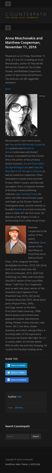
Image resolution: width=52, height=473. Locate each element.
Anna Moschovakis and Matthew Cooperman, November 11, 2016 (24, 42)
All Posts (19, 407)
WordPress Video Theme (16, 464)
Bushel (18, 209)
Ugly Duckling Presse (26, 194)
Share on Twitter (18, 372)
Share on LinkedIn (18, 365)
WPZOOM (35, 464)
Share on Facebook (18, 380)
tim (20, 396)
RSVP (8, 89)
